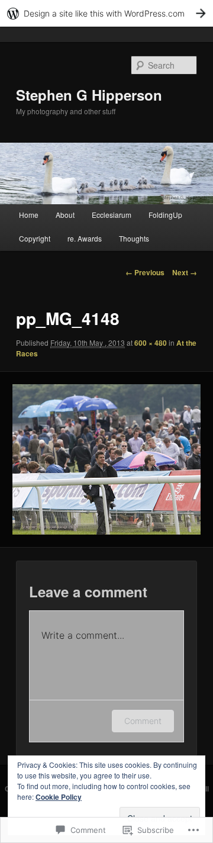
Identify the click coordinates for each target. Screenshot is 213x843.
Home (28, 215)
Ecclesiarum (111, 215)
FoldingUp (165, 215)
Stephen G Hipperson (89, 95)
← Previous (144, 272)
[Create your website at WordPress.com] (106, 13)
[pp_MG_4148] (106, 459)
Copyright (34, 238)
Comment (143, 721)
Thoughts (134, 238)
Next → (184, 272)
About (65, 215)
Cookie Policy (59, 796)
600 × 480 (150, 342)
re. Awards (84, 238)
